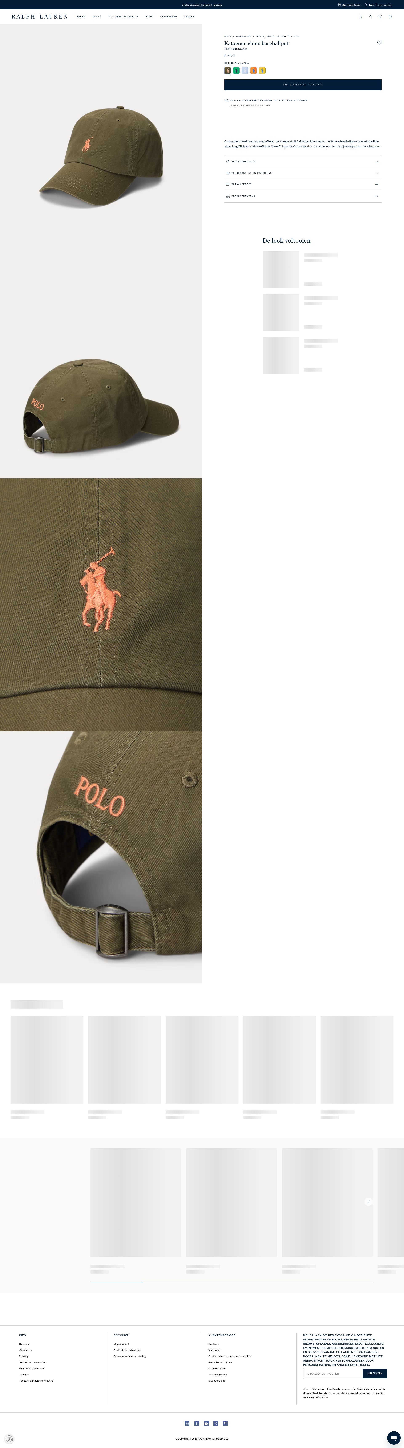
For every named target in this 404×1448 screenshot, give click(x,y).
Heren (81, 16)
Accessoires (243, 36)
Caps (297, 36)
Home (149, 16)
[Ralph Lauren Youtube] (206, 1423)
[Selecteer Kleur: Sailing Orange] (253, 70)
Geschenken (168, 16)
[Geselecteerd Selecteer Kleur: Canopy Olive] (227, 70)
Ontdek (189, 16)
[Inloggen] (370, 16)
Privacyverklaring (338, 1393)
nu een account (251, 105)
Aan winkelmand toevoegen (303, 84)
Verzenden (375, 1373)
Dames (97, 16)
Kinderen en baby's (123, 16)
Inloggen (234, 105)
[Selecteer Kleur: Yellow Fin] (262, 70)
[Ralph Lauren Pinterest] (225, 1423)
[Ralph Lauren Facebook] (196, 1423)
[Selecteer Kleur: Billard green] (236, 70)
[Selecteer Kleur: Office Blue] (245, 70)
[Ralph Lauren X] (215, 1423)
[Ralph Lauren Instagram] (187, 1423)
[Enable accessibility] (9, 1439)
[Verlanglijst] (380, 17)
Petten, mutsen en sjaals (273, 36)
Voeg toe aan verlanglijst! (379, 43)
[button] (349, 5)
